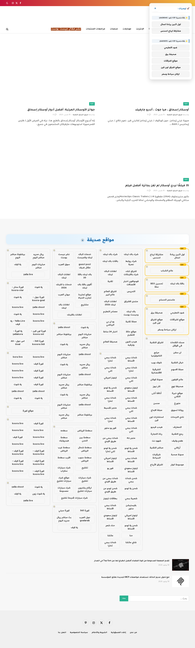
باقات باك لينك (110, 261)
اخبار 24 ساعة (110, 331)
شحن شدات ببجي (131, 480)
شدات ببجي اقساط (131, 359)
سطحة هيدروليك (64, 439)
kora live (18, 356)
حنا (131, 535)
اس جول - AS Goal (18, 343)
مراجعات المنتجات (95, 29)
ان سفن (177, 352)
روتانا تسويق (177, 410)
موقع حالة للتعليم (131, 333)
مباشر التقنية (156, 447)
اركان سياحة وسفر (167, 329)
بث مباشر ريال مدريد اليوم (64, 519)
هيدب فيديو (156, 427)
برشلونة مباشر (64, 334)
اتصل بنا (62, 633)
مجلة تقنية (131, 321)
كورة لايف (38, 363)
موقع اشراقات (177, 319)
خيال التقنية (177, 362)
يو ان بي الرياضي (110, 323)
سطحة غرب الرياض (64, 449)
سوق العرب (64, 264)
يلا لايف (74, 527)
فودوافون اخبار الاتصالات (131, 283)
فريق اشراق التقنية (174, 115)
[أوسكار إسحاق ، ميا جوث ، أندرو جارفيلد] (144, 80)
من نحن (133, 633)
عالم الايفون (177, 379)
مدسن (156, 403)
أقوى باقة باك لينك (85, 286)
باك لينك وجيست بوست (131, 313)
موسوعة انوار (177, 464)
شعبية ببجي (131, 498)
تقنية (186, 104)
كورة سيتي (63, 510)
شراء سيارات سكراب (64, 469)
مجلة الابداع (156, 410)
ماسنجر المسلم (167, 299)
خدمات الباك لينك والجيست (84, 256)
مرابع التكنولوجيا (156, 354)
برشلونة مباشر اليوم (17, 256)
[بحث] (7, 29)
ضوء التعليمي (177, 312)
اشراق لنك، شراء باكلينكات (131, 273)
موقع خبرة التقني (177, 395)
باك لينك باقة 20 (85, 276)
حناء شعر (110, 525)
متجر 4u (131, 438)
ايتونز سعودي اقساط (131, 389)
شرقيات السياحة (156, 456)
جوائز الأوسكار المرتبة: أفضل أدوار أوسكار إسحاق (61, 109)
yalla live (28, 274)
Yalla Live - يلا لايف (17, 322)
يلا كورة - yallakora (18, 333)
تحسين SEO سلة (156, 285)
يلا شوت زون (38, 493)
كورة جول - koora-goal (38, 299)
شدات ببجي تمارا (110, 359)
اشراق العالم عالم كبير (110, 293)
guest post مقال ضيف (85, 266)
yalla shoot (64, 327)
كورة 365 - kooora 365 (38, 343)
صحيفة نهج (177, 386)
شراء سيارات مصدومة (64, 489)
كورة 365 (84, 510)
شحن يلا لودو (131, 488)
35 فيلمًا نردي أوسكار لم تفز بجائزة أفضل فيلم (157, 185)
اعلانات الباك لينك (110, 273)
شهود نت (156, 440)
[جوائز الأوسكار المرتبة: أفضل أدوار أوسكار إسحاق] (50, 80)
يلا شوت (85, 327)
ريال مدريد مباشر (85, 346)
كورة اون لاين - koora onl (38, 333)
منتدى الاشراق (131, 301)
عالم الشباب (167, 270)
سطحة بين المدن (84, 439)
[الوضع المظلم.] (7, 3)
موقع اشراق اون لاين (157, 321)
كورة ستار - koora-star (18, 289)
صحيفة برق (157, 312)
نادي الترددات (177, 417)
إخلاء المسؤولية (118, 633)
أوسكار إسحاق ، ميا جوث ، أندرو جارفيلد (162, 109)
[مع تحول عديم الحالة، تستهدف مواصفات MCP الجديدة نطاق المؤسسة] (180, 581)
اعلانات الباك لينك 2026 (110, 303)
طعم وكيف (177, 440)
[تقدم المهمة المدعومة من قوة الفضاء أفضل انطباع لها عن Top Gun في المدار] (180, 565)
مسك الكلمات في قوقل (177, 344)
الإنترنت (140, 29)
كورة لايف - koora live (38, 452)
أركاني (177, 447)
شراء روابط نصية (131, 263)
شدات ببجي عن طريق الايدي (110, 440)
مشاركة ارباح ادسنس (156, 256)
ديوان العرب (64, 294)
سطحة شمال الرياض (85, 449)
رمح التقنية (177, 434)
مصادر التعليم (110, 311)
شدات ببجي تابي (110, 369)
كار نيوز (156, 386)
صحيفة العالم (110, 341)
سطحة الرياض (84, 430)
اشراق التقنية (156, 342)
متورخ (177, 403)
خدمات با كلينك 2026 (64, 286)
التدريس (131, 291)
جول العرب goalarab (84, 519)
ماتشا (110, 535)
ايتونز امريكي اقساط (110, 460)
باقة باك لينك (177, 283)
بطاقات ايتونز (110, 498)
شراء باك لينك (131, 254)
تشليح (85, 467)
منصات (114, 29)
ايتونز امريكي (110, 377)
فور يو (110, 468)
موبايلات (127, 29)
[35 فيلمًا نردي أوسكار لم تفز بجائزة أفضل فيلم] (144, 156)
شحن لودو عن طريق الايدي (110, 490)
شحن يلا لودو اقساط (110, 389)
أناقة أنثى (156, 393)
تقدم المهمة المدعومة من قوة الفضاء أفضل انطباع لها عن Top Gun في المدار (131, 561)
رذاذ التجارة (156, 434)
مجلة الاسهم (177, 369)
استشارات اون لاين (156, 419)
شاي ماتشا (131, 542)
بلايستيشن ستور (131, 507)
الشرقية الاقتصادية (156, 371)
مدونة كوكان (156, 379)
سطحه (63, 430)
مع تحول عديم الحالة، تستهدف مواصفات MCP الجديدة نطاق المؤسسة (135, 577)
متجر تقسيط (110, 407)
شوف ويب (156, 362)
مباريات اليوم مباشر (84, 336)
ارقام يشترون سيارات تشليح (85, 489)
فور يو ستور (110, 428)
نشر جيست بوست (64, 256)
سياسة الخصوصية (79, 633)
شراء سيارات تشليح (84, 479)
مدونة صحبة (177, 454)
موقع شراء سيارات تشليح (64, 479)
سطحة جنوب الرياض (84, 459)
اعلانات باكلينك (74, 314)
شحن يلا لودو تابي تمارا (110, 450)
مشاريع (85, 304)
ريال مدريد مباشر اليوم (38, 256)
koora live (17, 307)
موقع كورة (28, 410)
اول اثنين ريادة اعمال (177, 256)
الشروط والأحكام (99, 633)
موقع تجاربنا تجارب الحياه (84, 296)
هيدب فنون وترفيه (131, 343)
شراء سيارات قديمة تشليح (74, 497)
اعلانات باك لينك (63, 306)
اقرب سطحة (64, 457)
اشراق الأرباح (156, 464)
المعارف (177, 427)
